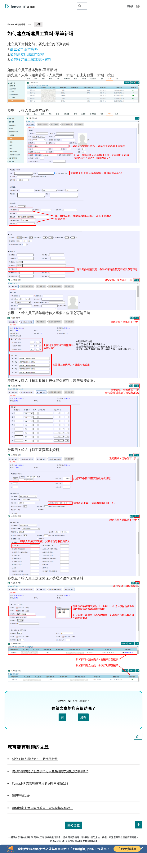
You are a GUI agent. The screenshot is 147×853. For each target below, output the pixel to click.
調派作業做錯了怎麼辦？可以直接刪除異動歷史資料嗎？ (50, 771)
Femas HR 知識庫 (16, 24)
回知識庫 (73, 825)
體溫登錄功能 (21, 795)
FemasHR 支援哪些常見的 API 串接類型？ (40, 783)
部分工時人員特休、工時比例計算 (35, 758)
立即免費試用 (127, 848)
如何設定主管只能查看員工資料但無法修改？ (42, 807)
